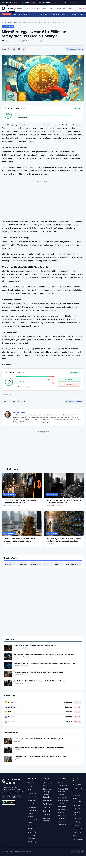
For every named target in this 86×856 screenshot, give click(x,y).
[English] (80, 8)
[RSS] (19, 796)
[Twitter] (9, 49)
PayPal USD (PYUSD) (73, 564)
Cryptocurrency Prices (63, 8)
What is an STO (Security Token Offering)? (63, 809)
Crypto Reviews (47, 8)
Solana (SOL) (77, 832)
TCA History (32, 842)
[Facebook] (14, 49)
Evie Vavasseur (19, 412)
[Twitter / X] (3, 796)
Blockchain (46, 811)
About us (31, 783)
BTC (58, 131)
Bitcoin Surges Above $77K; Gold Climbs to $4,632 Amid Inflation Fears (39, 681)
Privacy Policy (32, 797)
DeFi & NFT (48, 564)
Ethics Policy (32, 832)
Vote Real (70, 379)
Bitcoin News (12, 22)
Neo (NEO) (76, 822)
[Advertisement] (42, 199)
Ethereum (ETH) (78, 788)
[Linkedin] (19, 49)
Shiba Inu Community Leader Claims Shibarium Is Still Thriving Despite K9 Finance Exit (44, 663)
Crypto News (17, 8)
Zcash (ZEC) (77, 808)
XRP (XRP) (59, 564)
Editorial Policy (33, 793)
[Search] (76, 8)
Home (4, 22)
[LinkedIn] (14, 796)
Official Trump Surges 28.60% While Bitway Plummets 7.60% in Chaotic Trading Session (45, 654)
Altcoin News (47, 804)
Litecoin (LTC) (77, 792)
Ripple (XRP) (77, 801)
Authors (30, 790)
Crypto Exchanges (32, 8)
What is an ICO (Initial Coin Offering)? (63, 791)
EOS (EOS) (76, 805)
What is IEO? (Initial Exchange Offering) (63, 800)
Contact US (32, 786)
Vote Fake (70, 384)
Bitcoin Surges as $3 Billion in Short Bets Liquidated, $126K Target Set (38, 672)
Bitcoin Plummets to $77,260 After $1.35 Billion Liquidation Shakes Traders (40, 756)
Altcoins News (35, 564)
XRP (74, 836)
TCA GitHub (32, 800)
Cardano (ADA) (78, 839)
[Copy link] (24, 49)
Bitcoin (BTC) (9, 564)
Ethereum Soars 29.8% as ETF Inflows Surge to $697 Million (35, 645)
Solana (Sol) (77, 818)
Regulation (46, 814)
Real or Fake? (32, 804)
